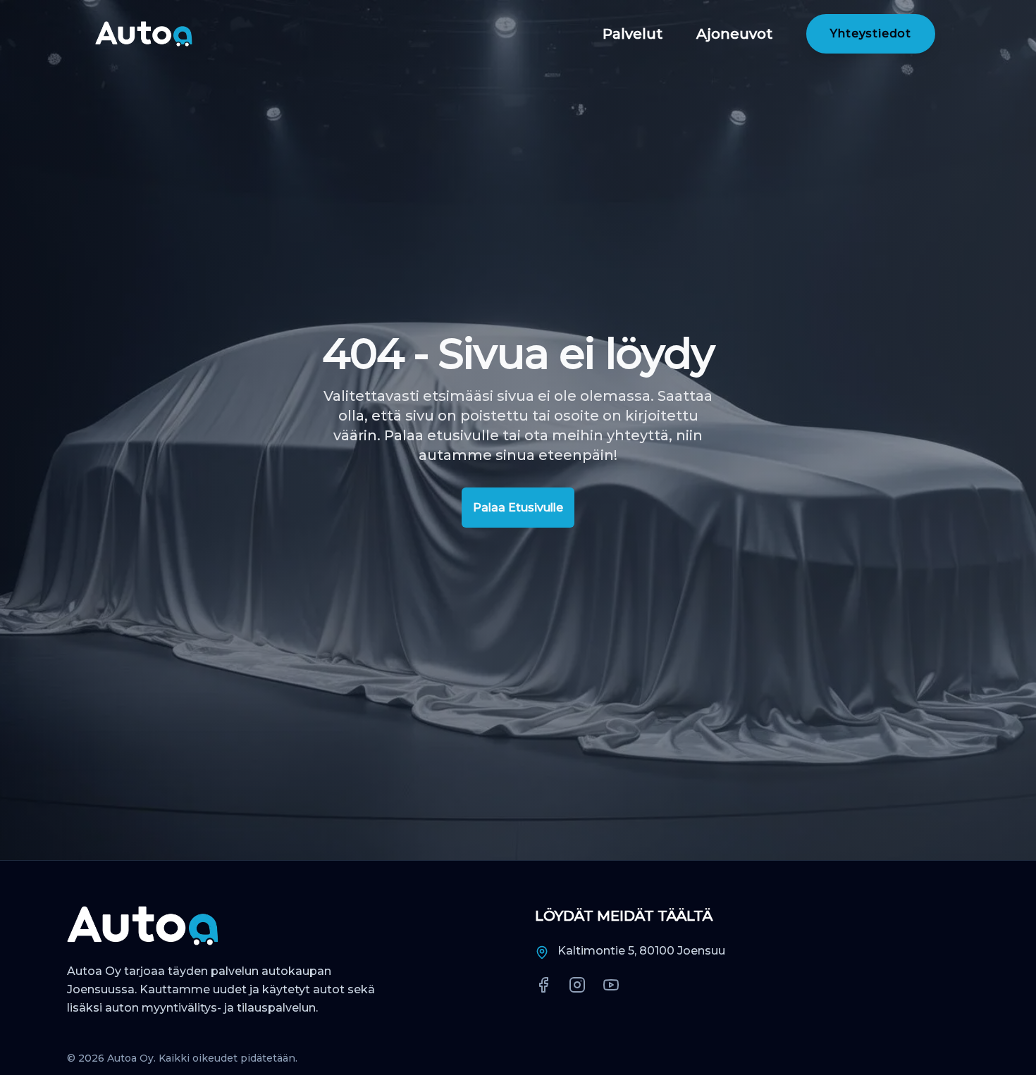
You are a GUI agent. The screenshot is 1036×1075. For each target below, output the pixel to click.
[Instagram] (577, 984)
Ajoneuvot (734, 33)
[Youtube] (611, 984)
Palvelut (632, 33)
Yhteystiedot (870, 33)
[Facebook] (543, 984)
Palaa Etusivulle (518, 507)
